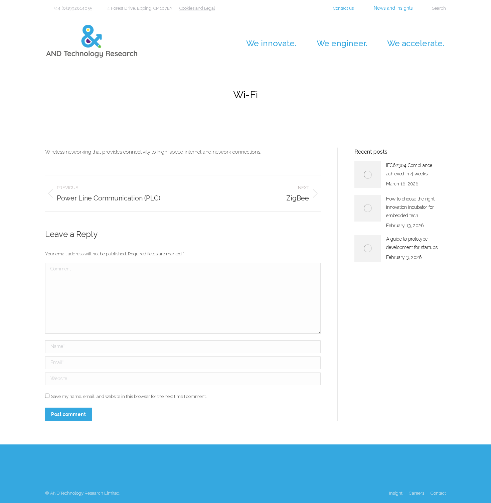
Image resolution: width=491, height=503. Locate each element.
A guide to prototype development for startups (412, 243)
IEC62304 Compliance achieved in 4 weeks (409, 169)
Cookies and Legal (197, 8)
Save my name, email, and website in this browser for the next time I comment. (129, 396)
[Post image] (367, 174)
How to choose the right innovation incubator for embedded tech (410, 207)
